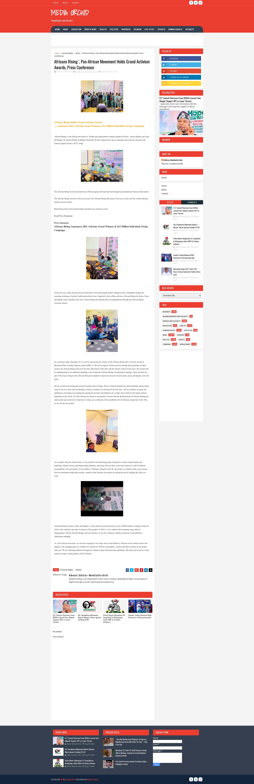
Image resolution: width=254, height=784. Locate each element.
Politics (114, 29)
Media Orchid (70, 13)
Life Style (150, 29)
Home (55, 2)
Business (126, 29)
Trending (167, 344)
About (65, 2)
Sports (161, 29)
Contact (75, 2)
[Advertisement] (154, 14)
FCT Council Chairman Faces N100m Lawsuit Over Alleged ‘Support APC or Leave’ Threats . (64, 618)
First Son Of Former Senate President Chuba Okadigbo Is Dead (130, 762)
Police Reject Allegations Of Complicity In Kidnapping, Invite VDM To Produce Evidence (114, 618)
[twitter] (196, 3)
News (65, 29)
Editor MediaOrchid (173, 160)
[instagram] (200, 3)
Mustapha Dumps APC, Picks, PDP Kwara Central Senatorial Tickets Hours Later (187, 272)
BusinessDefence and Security (175, 316)
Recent (170, 202)
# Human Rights (66, 570)
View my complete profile (172, 163)
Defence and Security (172, 321)
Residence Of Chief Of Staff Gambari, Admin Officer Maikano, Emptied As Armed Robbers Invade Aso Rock (131, 753)
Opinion (137, 29)
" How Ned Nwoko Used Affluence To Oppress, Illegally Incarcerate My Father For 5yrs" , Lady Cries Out (131, 742)
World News (90, 29)
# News (79, 570)
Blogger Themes (92, 779)
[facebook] (191, 3)
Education (76, 29)
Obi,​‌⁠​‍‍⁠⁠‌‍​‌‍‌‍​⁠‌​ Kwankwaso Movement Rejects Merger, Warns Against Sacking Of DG (89, 617)
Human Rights (175, 29)
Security (189, 29)
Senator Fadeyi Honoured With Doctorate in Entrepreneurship (139, 616)
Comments (192, 202)
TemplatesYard (70, 779)
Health (103, 29)
